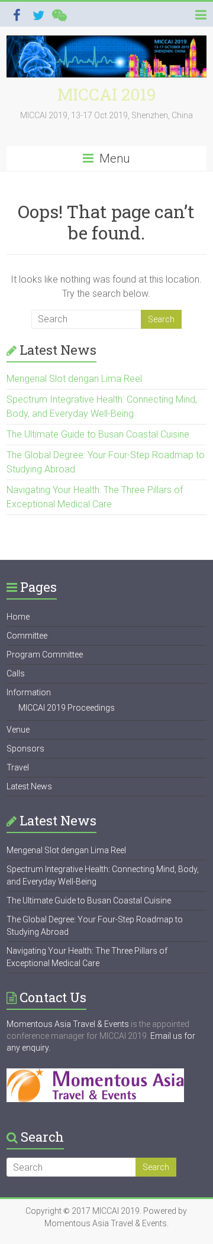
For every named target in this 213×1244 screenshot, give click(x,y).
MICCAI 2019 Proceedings (66, 707)
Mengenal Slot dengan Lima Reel (74, 378)
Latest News (29, 786)
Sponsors (25, 748)
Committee (27, 635)
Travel (18, 767)
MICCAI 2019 (106, 94)
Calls (16, 673)
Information (29, 692)
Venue (18, 729)
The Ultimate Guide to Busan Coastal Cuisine (98, 434)
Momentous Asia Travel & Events (68, 1024)
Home (18, 616)
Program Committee (45, 654)
